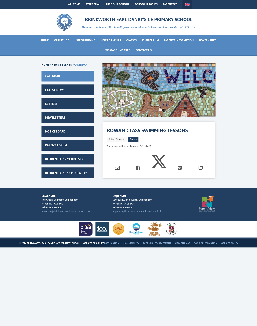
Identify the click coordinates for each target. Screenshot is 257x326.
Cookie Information (205, 243)
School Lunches (146, 4)
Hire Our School (117, 4)
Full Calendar (118, 139)
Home (45, 64)
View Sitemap (182, 243)
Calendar (80, 64)
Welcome (74, 4)
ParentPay (170, 4)
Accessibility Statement (157, 243)
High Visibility (131, 243)
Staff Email (93, 4)
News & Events (62, 64)
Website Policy (229, 243)
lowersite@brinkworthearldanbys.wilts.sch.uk (65, 211)
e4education (111, 243)
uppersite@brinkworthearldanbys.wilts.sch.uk (137, 211)
